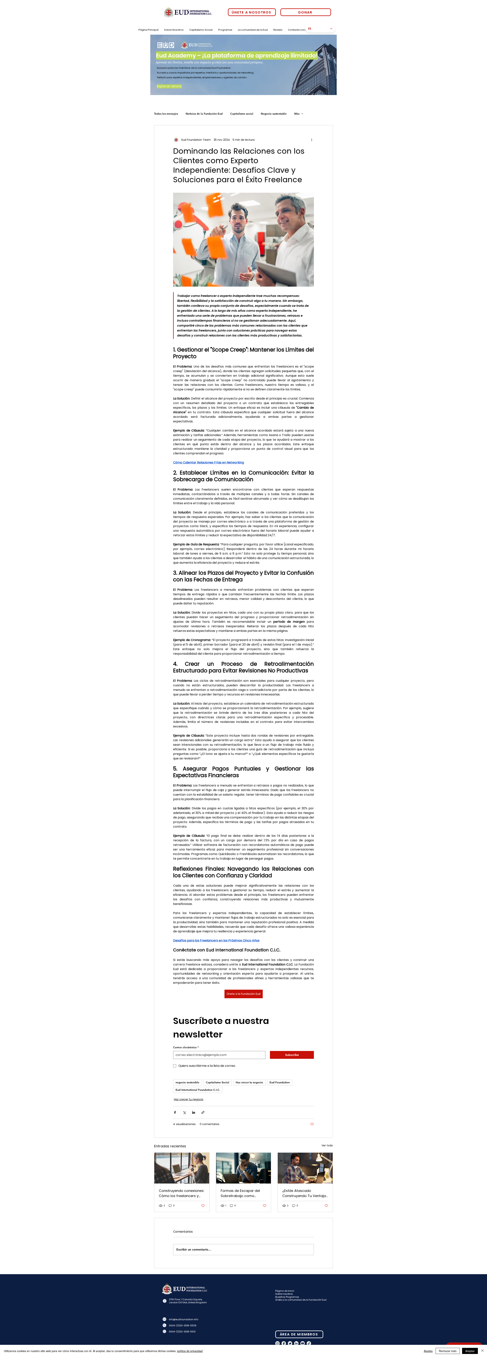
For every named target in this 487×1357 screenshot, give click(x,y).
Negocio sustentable (274, 113)
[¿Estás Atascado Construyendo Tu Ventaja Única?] (305, 1168)
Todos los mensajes (166, 113)
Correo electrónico (186, 1047)
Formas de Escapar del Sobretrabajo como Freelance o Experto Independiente (240, 1193)
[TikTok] (309, 1343)
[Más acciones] (311, 139)
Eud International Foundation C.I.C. (198, 1090)
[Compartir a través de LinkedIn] (193, 1112)
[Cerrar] (482, 1351)
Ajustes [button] (428, 1351)
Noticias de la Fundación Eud (204, 113)
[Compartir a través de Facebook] (175, 1112)
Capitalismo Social (217, 1082)
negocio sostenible (187, 1082)
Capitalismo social (241, 113)
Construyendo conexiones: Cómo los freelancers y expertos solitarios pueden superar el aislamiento (181, 1193)
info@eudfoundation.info (183, 1319)
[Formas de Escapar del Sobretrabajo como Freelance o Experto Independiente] (243, 1168)
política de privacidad (190, 1351)
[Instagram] (277, 1343)
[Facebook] (284, 1343)
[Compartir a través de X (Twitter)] (184, 1112)
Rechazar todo (448, 1351)
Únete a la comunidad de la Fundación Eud (300, 1299)
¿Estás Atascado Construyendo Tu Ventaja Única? (304, 1193)
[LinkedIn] (296, 1343)
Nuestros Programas (287, 1297)
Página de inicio (284, 1290)
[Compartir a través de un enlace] (203, 1112)
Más (296, 113)
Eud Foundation (280, 1082)
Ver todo (327, 1145)
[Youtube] (302, 1343)
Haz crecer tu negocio (249, 1082)
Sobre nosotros (284, 1293)
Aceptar (470, 1351)
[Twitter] (290, 1343)
